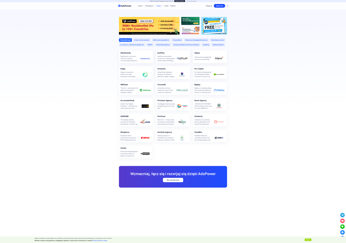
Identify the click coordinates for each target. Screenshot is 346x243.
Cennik (166, 3)
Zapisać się (219, 6)
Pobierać (173, 3)
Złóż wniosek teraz (173, 180)
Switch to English (179, 1)
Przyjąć (308, 239)
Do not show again (191, 1)
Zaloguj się (209, 6)
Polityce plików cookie (99, 240)
